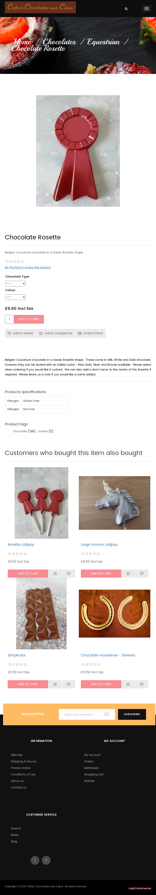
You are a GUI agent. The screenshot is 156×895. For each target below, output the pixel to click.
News (14, 835)
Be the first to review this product (28, 267)
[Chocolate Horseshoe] (115, 613)
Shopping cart (94, 774)
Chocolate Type (17, 277)
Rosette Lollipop (21, 545)
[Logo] (40, 7)
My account (92, 755)
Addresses (91, 768)
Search (16, 828)
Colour (10, 290)
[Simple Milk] (41, 613)
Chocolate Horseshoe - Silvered (108, 655)
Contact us (18, 787)
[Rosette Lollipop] (41, 503)
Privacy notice (20, 768)
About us (17, 781)
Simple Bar (17, 655)
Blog (14, 841)
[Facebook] (35, 860)
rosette (43, 431)
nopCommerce (140, 888)
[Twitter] (46, 860)
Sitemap (17, 755)
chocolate (20, 431)
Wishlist (89, 781)
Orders (88, 761)
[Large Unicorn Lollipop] (115, 503)
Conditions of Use (23, 774)
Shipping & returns (23, 761)
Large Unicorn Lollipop (99, 545)
